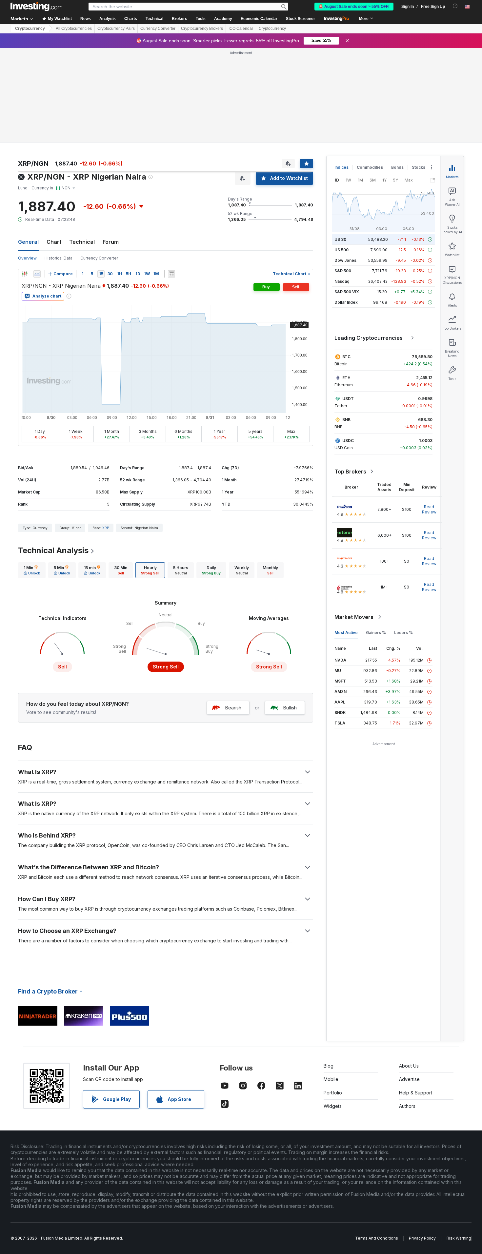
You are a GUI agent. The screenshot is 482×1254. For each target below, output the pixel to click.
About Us (409, 1066)
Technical (82, 242)
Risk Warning (459, 1238)
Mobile (331, 1079)
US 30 (340, 239)
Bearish (233, 707)
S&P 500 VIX (346, 291)
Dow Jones (345, 260)
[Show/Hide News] (171, 274)
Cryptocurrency (30, 28)
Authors (407, 1106)
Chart (54, 242)
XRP (105, 528)
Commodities (370, 167)
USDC (348, 440)
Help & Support (415, 1092)
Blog (328, 1066)
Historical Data (58, 258)
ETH (346, 377)
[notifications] (455, 6)
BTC (346, 356)
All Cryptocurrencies (74, 28)
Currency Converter (157, 28)
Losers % (403, 632)
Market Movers (353, 617)
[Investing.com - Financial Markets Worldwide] (36, 6)
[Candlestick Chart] (24, 274)
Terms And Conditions (376, 1238)
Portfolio (333, 1092)
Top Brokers (350, 471)
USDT (348, 398)
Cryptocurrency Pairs (116, 28)
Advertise (409, 1079)
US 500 (341, 249)
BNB (346, 419)
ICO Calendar (241, 28)
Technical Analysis (53, 550)
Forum (111, 242)
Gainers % (376, 632)
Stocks (418, 167)
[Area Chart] (37, 274)
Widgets (333, 1106)
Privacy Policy (422, 1238)
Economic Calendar (259, 18)
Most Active (346, 632)
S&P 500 (342, 270)
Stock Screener (300, 18)
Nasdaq (342, 281)
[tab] (32, 570)
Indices (341, 167)
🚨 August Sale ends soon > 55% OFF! (354, 6)
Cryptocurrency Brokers (202, 28)
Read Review (429, 509)
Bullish (290, 707)
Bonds (397, 167)
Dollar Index (346, 302)
